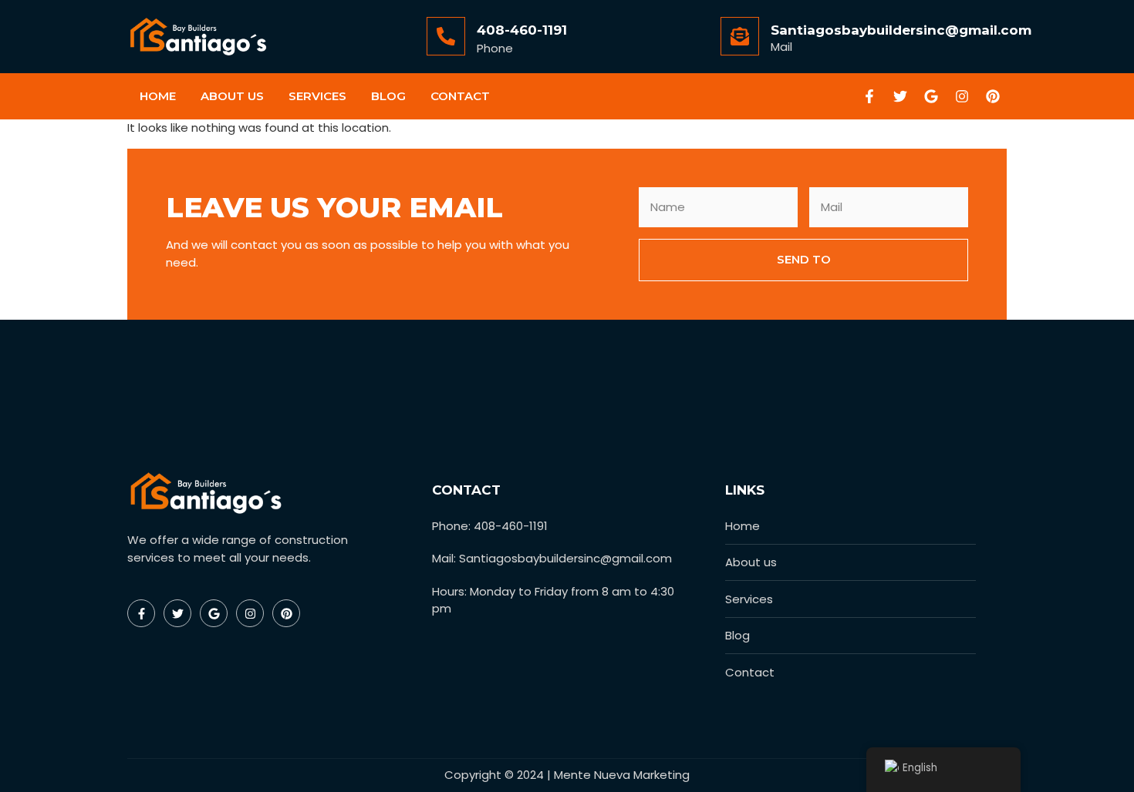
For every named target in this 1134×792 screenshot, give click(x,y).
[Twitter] (900, 96)
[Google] (931, 96)
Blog (388, 96)
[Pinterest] (993, 96)
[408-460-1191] (446, 36)
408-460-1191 (522, 30)
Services (317, 96)
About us (232, 96)
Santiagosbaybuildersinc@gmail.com (901, 30)
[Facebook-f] (869, 96)
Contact (460, 96)
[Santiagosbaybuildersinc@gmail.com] (740, 36)
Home (158, 96)
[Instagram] (962, 96)
